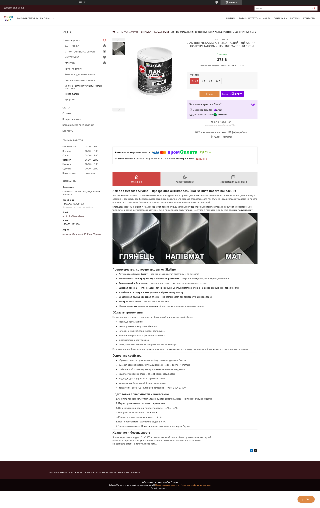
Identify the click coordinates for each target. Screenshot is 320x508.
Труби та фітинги (73, 68)
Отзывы (66, 113)
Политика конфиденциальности (196, 485)
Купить (209, 93)
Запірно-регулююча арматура (80, 80)
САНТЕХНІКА (280, 18)
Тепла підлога (72, 93)
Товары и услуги (248, 18)
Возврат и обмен (71, 119)
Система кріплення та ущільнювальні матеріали (83, 87)
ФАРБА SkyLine (161, 32)
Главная (231, 18)
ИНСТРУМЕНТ (72, 57)
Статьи (66, 107)
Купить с (226, 93)
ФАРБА (266, 18)
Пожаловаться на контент (167, 485)
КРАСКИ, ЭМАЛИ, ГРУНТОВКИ (136, 32)
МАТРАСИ (295, 18)
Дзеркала (70, 99)
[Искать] (314, 8)
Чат (308, 499)
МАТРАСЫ (70, 63)
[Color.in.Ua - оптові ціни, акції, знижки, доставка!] (8, 18)
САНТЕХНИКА (72, 45)
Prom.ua (174, 482)
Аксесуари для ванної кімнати (80, 74)
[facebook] (251, 451)
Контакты (309, 18)
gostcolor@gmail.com (73, 216)
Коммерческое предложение (78, 124)
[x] (255, 451)
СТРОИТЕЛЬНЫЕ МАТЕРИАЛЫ (80, 51)
